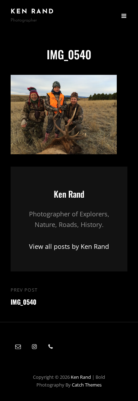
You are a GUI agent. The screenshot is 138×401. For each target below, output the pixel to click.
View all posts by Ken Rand (69, 246)
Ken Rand (32, 12)
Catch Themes (87, 385)
